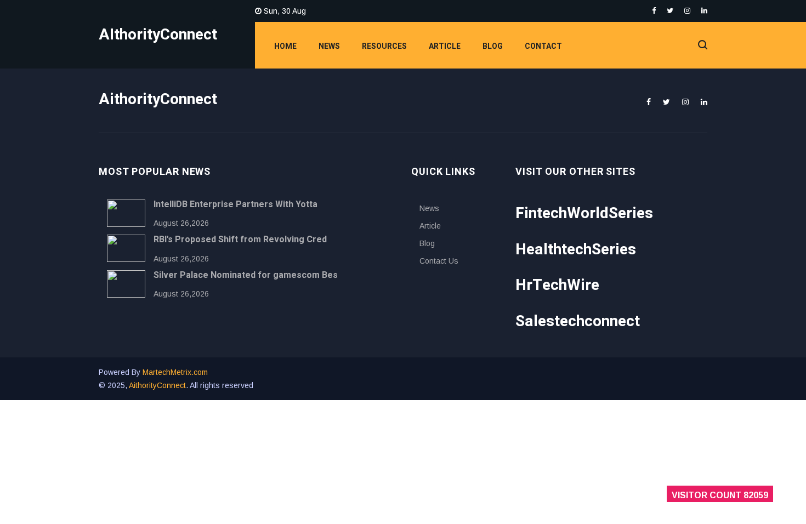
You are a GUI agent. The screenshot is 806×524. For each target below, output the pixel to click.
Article (445, 46)
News (329, 46)
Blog (493, 46)
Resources (384, 46)
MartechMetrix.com (175, 372)
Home (285, 46)
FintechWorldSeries (584, 213)
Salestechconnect (577, 321)
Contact (543, 46)
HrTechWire (557, 285)
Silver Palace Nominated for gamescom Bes (246, 275)
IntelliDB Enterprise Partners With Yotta (235, 204)
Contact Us (438, 261)
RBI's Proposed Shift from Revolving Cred (240, 239)
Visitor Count (720, 495)
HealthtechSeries (575, 249)
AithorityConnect (157, 385)
